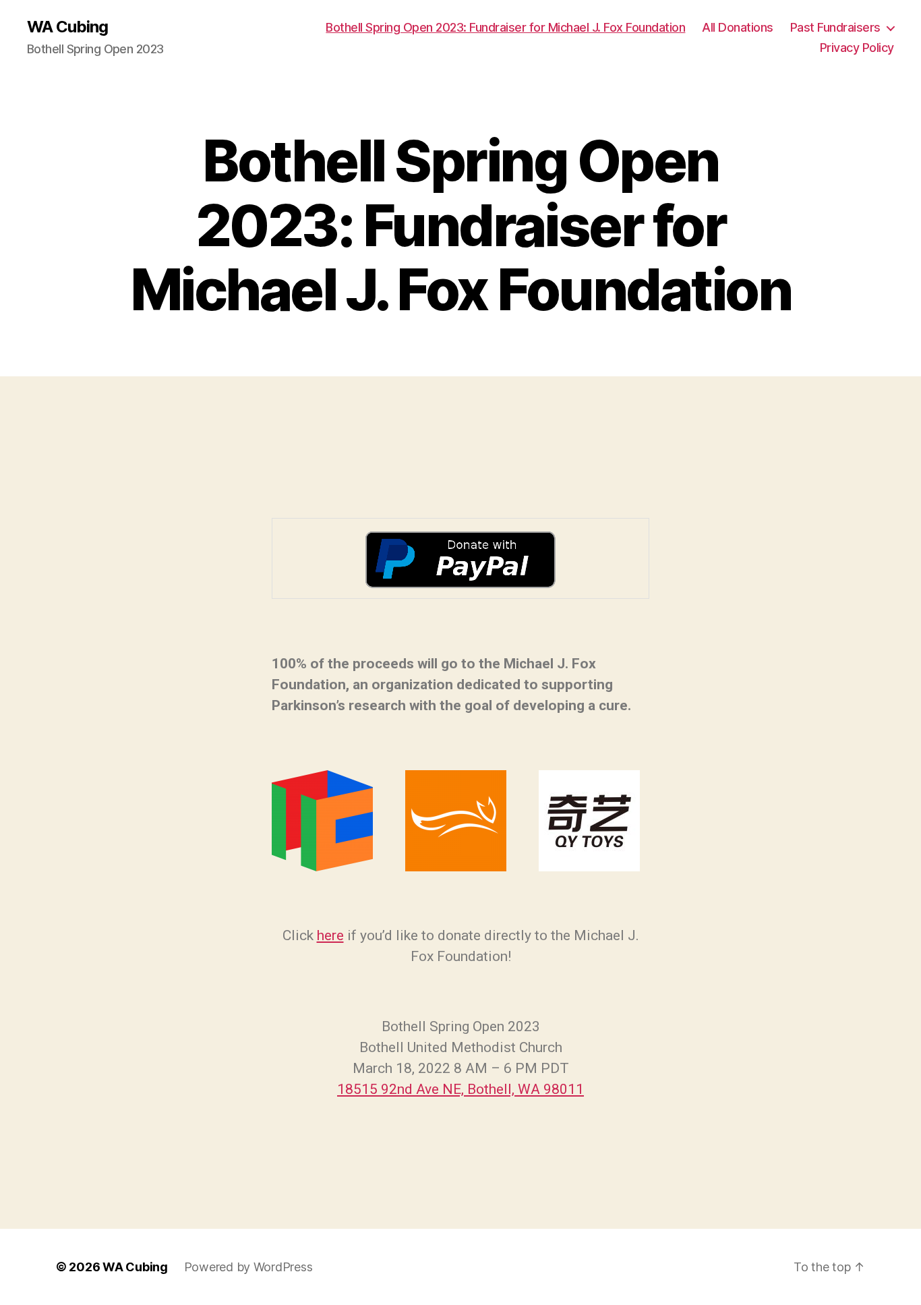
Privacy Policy (857, 47)
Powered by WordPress (248, 1267)
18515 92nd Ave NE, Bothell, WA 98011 (460, 1089)
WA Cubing (67, 27)
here (330, 935)
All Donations (737, 27)
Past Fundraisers (835, 27)
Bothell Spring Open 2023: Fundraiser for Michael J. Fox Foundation (505, 27)
